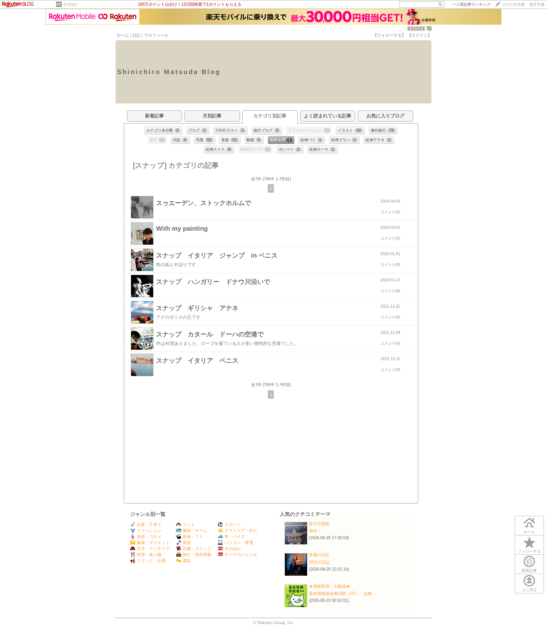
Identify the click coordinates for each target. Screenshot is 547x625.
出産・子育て (149, 524)
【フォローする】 (389, 35)
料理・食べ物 (149, 554)
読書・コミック (197, 548)
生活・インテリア (153, 548)
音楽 (187, 542)
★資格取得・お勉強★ (329, 586)
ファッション (149, 530)
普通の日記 (319, 555)
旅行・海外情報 (197, 554)
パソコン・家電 (238, 542)
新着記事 (529, 570)
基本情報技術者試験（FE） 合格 (340, 593)
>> (471, 4)
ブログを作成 (513, 4)
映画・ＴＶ (193, 536)
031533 (416, 28)
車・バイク (234, 536)
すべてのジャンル (240, 554)
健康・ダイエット (153, 542)
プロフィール (156, 35)
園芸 (187, 560)
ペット (189, 524)
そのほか (70, 4)
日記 (136, 35)
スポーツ (232, 524)
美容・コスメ (149, 536)
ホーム (122, 35)
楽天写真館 (319, 523)
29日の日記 (319, 562)
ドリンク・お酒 (151, 560)
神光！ (315, 530)
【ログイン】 (419, 35)
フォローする (529, 551)
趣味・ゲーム (195, 530)
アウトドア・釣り (240, 530)
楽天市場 (536, 4)
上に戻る (529, 590)
